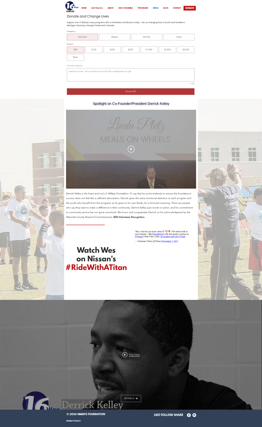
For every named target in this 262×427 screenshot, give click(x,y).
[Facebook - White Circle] (189, 415)
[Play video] (131, 149)
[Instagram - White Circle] (194, 415)
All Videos (129, 398)
